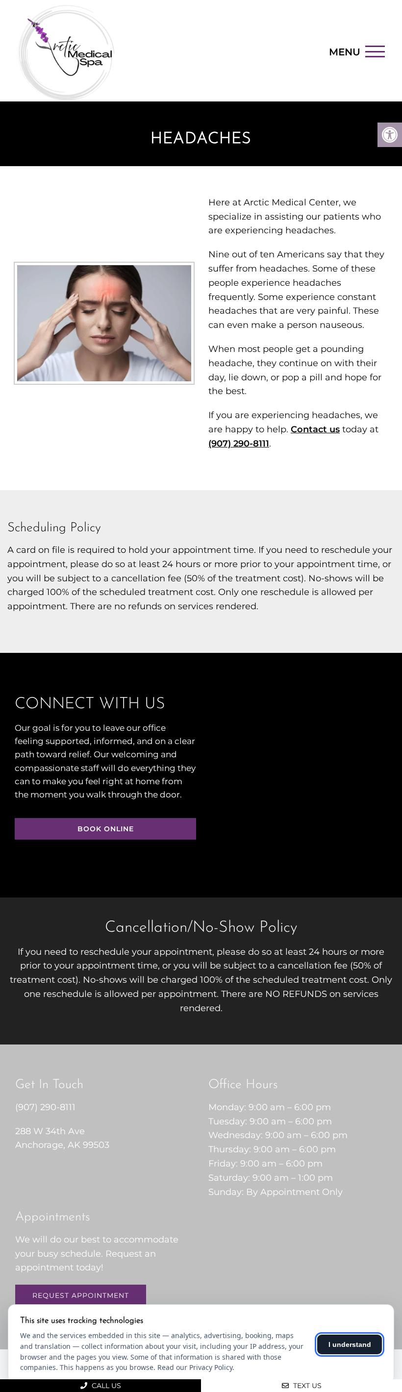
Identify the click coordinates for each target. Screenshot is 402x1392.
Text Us (306, 1385)
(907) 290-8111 (238, 443)
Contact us (315, 429)
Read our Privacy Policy (194, 1367)
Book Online (105, 828)
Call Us (105, 1385)
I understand (349, 1344)
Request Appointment (80, 1295)
